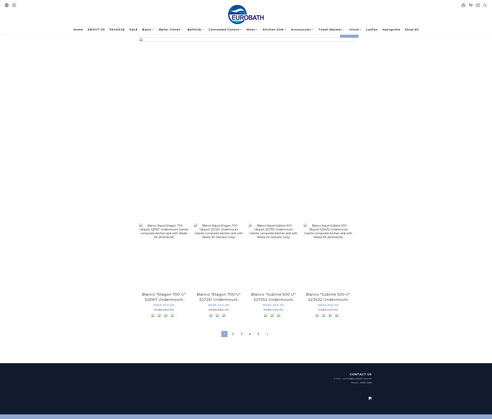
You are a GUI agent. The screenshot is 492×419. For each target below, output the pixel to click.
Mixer (251, 29)
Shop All (412, 29)
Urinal (354, 29)
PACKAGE (117, 29)
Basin (146, 29)
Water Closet (169, 29)
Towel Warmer (330, 29)
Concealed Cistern (224, 29)
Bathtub (194, 29)
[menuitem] (224, 334)
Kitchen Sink (273, 29)
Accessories (301, 29)
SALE (133, 29)
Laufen (372, 29)
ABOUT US (96, 29)
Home (78, 29)
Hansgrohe (391, 29)
